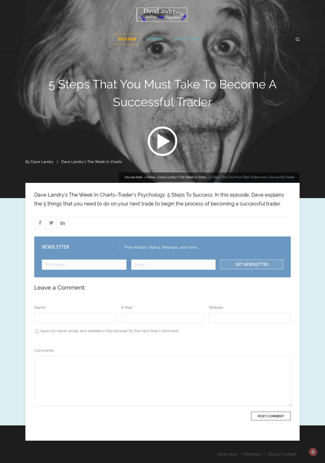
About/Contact (188, 39)
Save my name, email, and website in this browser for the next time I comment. (109, 331)
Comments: (44, 350)
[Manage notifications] (313, 452)
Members (155, 39)
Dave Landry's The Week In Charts (91, 161)
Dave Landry (42, 161)
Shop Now (127, 39)
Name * (40, 307)
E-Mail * (128, 307)
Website (216, 307)
